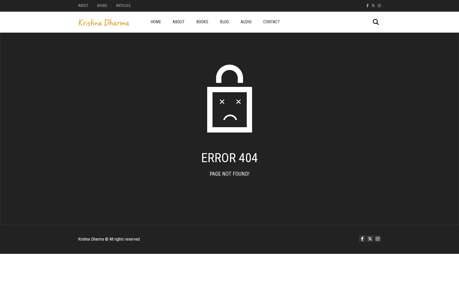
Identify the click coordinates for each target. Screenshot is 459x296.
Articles (123, 5)
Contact (271, 21)
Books (102, 5)
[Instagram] (379, 5)
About (83, 5)
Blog (224, 21)
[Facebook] (367, 5)
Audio (246, 21)
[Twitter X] (373, 5)
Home (156, 21)
